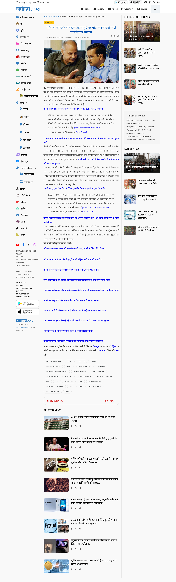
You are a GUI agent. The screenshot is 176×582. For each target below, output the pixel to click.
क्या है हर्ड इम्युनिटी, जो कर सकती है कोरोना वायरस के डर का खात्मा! (71, 300)
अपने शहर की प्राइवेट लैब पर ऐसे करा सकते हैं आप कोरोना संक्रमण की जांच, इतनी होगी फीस (81, 290)
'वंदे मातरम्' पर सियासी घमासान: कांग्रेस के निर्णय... (148, 182)
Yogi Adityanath (104, 376)
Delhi (93, 361)
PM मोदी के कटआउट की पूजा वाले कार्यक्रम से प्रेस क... (139, 38)
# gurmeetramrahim (135, 133)
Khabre (54, 16)
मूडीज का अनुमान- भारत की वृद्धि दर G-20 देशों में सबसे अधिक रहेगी (93, 562)
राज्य (22, 103)
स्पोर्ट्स (23, 63)
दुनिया (23, 30)
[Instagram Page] (35, 245)
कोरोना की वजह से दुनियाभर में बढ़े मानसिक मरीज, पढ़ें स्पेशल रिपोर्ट (71, 270)
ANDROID (101, 350)
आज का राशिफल (31, 96)
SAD (47, 381)
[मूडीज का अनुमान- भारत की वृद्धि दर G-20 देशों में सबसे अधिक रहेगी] (56, 573)
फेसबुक (96, 346)
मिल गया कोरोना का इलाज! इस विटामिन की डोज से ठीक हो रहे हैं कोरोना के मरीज (77, 280)
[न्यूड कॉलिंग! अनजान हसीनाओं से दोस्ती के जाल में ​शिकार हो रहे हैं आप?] (56, 552)
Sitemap (19, 291)
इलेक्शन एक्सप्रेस (27, 17)
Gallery (100, 9)
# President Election (135, 139)
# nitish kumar (145, 136)
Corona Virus (52, 376)
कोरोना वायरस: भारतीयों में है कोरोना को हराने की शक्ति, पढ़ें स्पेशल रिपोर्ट (73, 341)
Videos (114, 9)
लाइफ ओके (26, 83)
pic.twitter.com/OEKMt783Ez (87, 128)
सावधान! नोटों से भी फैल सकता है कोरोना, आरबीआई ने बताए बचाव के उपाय (75, 310)
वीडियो (23, 202)
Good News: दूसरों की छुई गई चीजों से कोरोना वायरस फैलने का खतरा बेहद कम (76, 320)
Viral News (131, 32)
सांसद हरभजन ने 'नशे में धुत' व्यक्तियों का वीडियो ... (148, 82)
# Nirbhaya (150, 139)
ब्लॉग (23, 235)
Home (87, 9)
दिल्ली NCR (24, 37)
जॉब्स (22, 189)
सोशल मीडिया (26, 168)
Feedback (20, 285)
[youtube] (145, 2)
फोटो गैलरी (25, 195)
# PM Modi (146, 130)
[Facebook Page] (24, 245)
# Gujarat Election (134, 126)
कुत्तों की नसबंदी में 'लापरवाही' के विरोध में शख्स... (146, 53)
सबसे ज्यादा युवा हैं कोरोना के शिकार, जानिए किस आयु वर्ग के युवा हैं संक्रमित (75, 188)
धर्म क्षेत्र (23, 89)
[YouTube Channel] (18, 245)
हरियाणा (26, 124)
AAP (69, 361)
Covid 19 (81, 361)
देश (22, 24)
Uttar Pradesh (84, 376)
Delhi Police (95, 386)
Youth (68, 376)
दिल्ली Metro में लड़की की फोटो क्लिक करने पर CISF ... (148, 68)
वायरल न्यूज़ (29, 174)
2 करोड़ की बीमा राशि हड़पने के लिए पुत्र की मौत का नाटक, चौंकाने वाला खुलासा (94, 522)
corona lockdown (54, 386)
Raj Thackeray (52, 391)
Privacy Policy (22, 294)
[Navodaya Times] (28, 8)
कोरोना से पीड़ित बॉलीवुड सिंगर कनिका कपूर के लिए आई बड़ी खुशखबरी (73, 109)
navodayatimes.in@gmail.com (27, 259)
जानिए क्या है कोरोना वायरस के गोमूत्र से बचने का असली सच (68, 331)
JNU (80, 381)
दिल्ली (25, 109)
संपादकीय (24, 228)
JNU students (95, 381)
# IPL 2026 (131, 120)
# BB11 (137, 130)
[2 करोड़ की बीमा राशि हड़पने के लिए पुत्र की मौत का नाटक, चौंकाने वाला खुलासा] (56, 532)
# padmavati (149, 126)
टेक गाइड (24, 215)
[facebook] (149, 2)
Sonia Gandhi (98, 371)
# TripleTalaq (132, 136)
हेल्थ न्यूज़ (24, 161)
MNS (67, 391)
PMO (81, 386)
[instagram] (158, 2)
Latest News (131, 149)
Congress (100, 366)
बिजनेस (24, 70)
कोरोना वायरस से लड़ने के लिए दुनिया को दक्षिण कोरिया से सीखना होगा (73, 259)
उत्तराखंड (26, 148)
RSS (71, 386)
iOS (117, 350)
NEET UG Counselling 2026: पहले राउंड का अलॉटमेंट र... (147, 215)
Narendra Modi (53, 366)
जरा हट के (28, 182)
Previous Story (55, 401)
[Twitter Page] (29, 245)
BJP (68, 366)
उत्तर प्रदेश (27, 140)
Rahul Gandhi (80, 371)
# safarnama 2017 (134, 123)
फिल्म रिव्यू (25, 50)
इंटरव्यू (24, 155)
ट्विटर (114, 346)
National (130, 163)
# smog (129, 130)
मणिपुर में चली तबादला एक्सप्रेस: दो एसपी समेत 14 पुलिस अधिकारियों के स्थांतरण (94, 461)
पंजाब (26, 117)
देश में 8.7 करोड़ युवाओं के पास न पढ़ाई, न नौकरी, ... (142, 169)
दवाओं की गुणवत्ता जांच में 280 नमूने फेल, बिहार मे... (147, 197)
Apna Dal (69, 381)
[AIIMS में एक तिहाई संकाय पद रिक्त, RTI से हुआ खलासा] (56, 429)
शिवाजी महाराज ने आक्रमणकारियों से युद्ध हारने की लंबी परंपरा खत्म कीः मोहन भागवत (94, 440)
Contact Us (21, 282)
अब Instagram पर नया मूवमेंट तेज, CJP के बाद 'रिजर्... (147, 100)
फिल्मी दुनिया (26, 43)
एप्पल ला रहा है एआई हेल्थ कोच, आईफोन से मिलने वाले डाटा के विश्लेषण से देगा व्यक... (94, 501)
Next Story (109, 401)
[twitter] (154, 2)
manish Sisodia (83, 366)
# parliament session (146, 120)
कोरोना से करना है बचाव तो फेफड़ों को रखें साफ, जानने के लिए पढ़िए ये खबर (74, 248)
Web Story (128, 9)
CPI (57, 381)
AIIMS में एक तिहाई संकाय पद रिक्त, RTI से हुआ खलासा (93, 419)
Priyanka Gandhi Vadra (56, 371)
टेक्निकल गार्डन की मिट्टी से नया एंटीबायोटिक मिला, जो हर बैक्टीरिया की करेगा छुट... (94, 481)
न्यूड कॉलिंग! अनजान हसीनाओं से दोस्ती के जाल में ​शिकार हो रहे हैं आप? (94, 542)
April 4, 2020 (81, 132)
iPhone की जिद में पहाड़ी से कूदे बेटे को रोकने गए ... (148, 229)
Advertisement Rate (25, 288)
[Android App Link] (121, 3)
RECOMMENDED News (137, 17)
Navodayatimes (22, 327)
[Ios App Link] (135, 3)
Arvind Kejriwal (53, 361)
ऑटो (23, 222)
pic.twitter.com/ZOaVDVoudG (95, 207)
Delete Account (23, 296)
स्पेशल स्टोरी (26, 76)
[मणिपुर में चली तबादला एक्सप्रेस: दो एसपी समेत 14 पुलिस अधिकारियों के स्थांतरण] (56, 471)
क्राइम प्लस (25, 57)
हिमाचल (26, 132)
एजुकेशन (24, 208)
